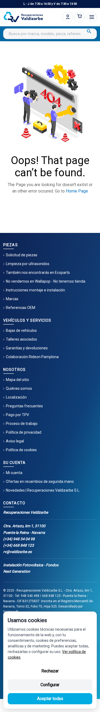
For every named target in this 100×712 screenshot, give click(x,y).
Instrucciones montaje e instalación (35, 290)
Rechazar (50, 670)
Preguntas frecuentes (24, 406)
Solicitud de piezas (21, 255)
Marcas (12, 299)
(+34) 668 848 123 (18, 545)
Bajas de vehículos (21, 330)
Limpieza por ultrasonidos (27, 264)
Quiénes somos (19, 388)
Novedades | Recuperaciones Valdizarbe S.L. (43, 490)
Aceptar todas (50, 698)
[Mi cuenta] (68, 17)
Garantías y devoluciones (27, 348)
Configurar (50, 684)
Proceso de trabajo (22, 423)
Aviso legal (15, 441)
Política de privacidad (23, 432)
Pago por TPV (17, 415)
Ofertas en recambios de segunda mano (40, 481)
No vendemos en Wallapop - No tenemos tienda (45, 281)
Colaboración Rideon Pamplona (32, 357)
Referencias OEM (20, 307)
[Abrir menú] (92, 17)
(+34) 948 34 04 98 (19, 539)
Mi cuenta (14, 473)
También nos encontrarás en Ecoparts (38, 272)
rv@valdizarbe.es (17, 552)
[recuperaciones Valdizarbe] (23, 17)
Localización (16, 397)
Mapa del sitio (17, 380)
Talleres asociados (21, 339)
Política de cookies (21, 450)
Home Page (77, 191)
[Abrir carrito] (79, 17)
